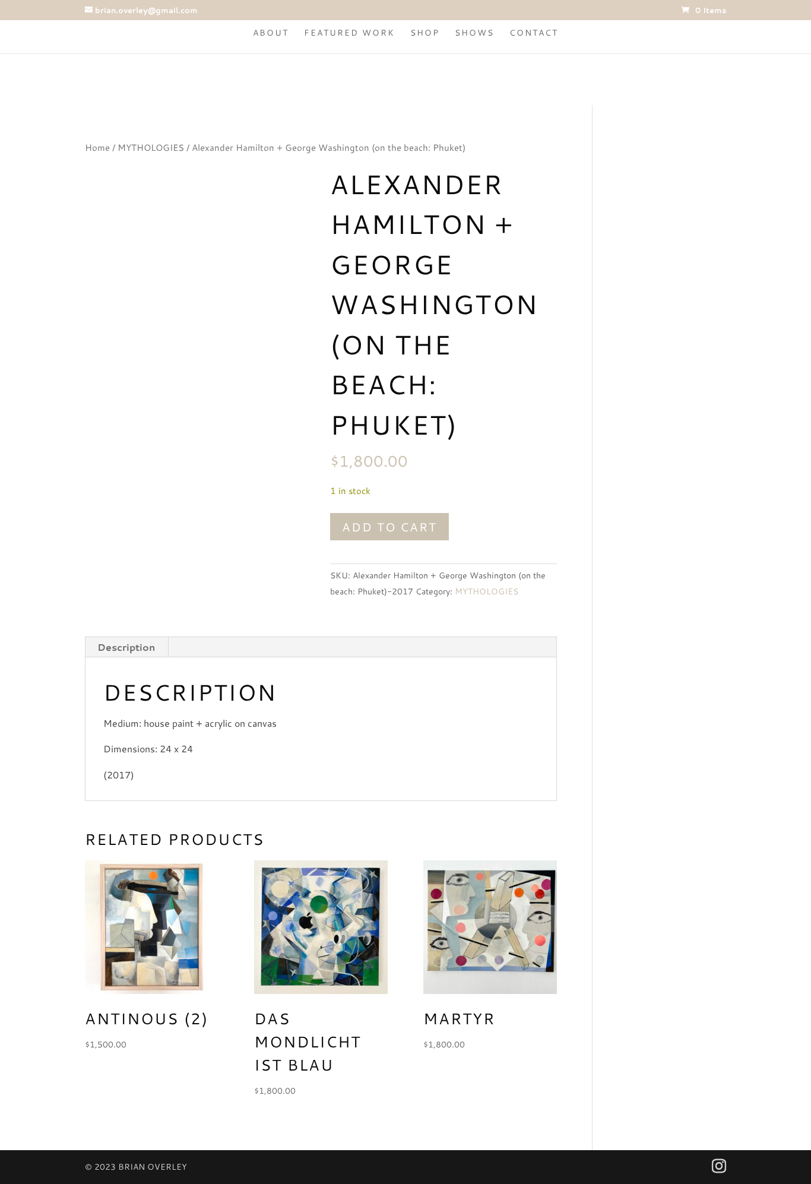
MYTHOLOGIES (151, 147)
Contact (533, 34)
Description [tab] (126, 647)
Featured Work (349, 34)
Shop (424, 34)
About (271, 34)
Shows (474, 34)
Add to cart (389, 526)
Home (97, 147)
